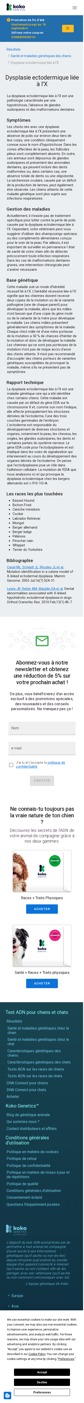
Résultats (14, 49)
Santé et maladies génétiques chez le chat (38, 1041)
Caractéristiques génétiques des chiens (34, 1053)
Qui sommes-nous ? (23, 1121)
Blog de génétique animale (28, 1115)
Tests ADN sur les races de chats (34, 1076)
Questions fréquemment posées (33, 1204)
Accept (42, 1372)
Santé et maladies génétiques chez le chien (38, 1030)
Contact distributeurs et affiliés (32, 1128)
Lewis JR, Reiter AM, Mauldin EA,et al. (35, 589)
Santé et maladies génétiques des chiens (41, 56)
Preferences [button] (66, 1359)
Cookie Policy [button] (37, 1354)
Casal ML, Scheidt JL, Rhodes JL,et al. (35, 567)
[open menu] (74, 7)
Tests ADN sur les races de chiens (35, 1069)
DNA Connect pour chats (26, 1090)
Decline (42, 1382)
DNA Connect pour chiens (27, 1083)
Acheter (13, 1096)
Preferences (42, 1392)
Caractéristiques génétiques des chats (39, 1062)
